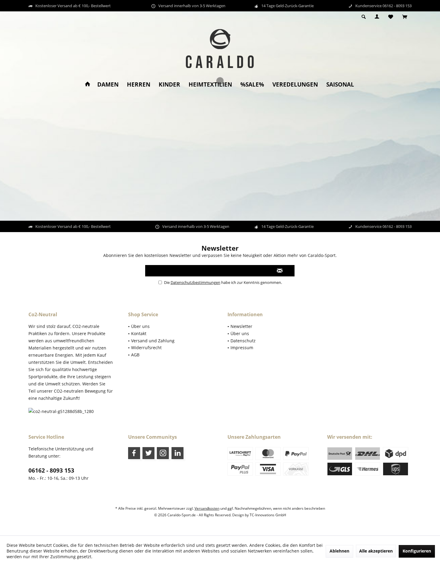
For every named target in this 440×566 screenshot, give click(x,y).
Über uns (140, 326)
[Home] (87, 84)
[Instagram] (163, 453)
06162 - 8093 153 (51, 470)
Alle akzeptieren (376, 551)
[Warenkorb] (404, 17)
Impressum (241, 347)
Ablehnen (339, 551)
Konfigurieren (417, 551)
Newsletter (241, 326)
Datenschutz (243, 340)
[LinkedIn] (177, 453)
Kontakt (138, 333)
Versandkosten (207, 508)
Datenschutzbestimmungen (195, 282)
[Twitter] (148, 453)
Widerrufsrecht (146, 347)
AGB (135, 355)
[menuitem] (404, 17)
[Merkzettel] (390, 17)
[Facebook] (134, 453)
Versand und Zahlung (153, 340)
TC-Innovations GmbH (268, 514)
